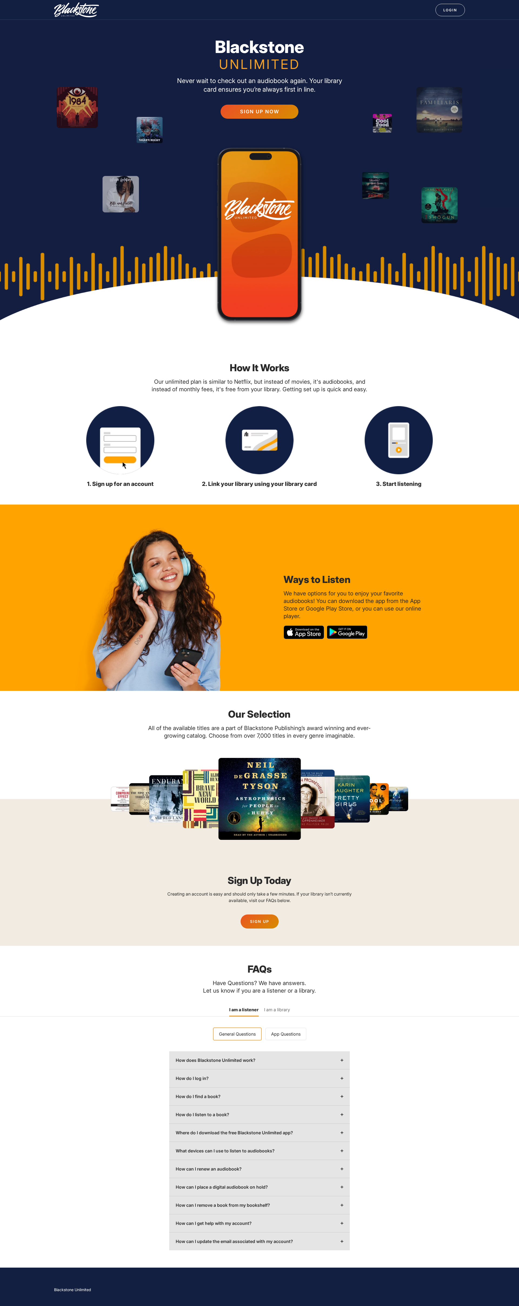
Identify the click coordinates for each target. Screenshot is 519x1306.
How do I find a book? (198, 1096)
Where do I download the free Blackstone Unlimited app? (234, 1132)
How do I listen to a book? (202, 1114)
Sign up (259, 921)
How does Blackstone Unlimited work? (215, 1060)
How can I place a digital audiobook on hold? (222, 1187)
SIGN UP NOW (259, 111)
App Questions (286, 1034)
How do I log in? (192, 1078)
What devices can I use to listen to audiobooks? (225, 1150)
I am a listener (244, 1009)
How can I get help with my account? (214, 1223)
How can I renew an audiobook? (209, 1169)
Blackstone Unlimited (72, 1289)
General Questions (237, 1034)
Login (450, 10)
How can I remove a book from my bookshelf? (223, 1205)
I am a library (277, 1009)
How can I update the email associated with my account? (234, 1241)
